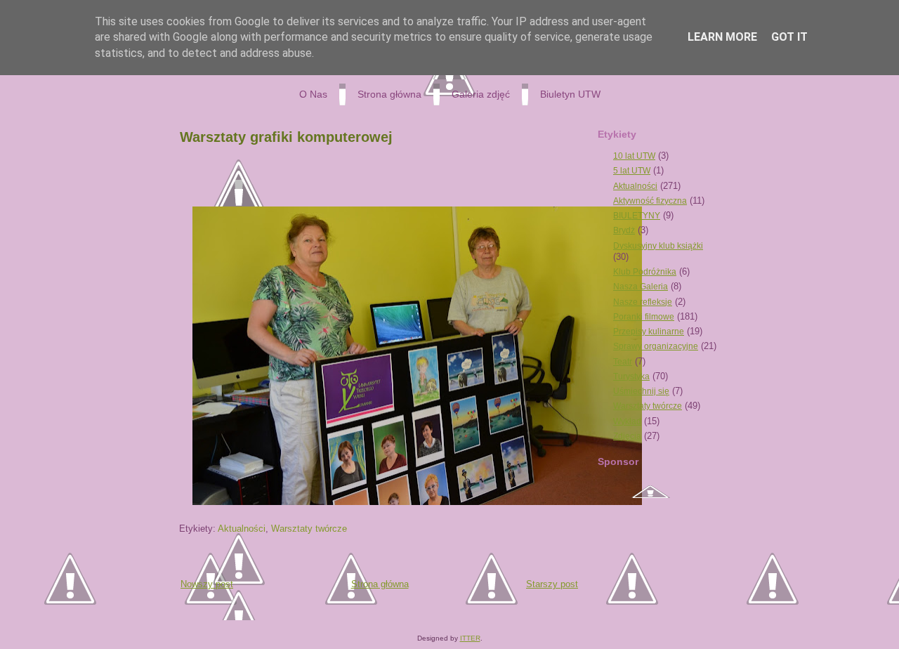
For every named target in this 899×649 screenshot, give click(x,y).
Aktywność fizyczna (650, 201)
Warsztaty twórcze (309, 528)
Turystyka (631, 376)
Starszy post (552, 584)
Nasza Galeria (640, 286)
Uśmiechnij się (641, 391)
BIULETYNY (636, 216)
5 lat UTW (631, 171)
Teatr (622, 362)
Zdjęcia (627, 436)
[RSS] (182, 612)
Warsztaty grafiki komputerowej (286, 137)
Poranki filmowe (643, 317)
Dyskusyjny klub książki (658, 246)
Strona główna (380, 584)
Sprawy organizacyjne (655, 346)
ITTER (470, 638)
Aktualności (241, 528)
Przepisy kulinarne (648, 331)
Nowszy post (207, 584)
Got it (789, 37)
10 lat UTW (634, 156)
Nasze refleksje (642, 302)
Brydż (624, 230)
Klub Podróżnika (644, 272)
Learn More (722, 37)
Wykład (627, 421)
